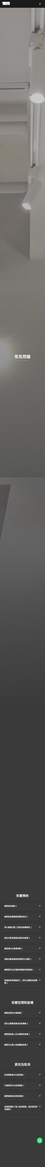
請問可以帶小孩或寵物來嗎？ (16, 1045)
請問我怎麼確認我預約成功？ (16, 917)
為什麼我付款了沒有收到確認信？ (18, 927)
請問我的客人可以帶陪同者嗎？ (17, 1034)
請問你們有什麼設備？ (13, 1013)
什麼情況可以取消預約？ (14, 1085)
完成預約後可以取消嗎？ (14, 1075)
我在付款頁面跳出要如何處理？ (17, 938)
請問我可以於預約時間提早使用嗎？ (19, 970)
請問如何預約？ (10, 906)
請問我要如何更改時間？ (14, 1096)
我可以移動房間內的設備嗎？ (16, 1023)
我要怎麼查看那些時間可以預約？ (18, 959)
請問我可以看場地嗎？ (13, 948)
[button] (22, 906)
